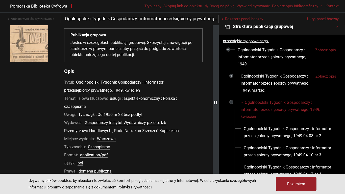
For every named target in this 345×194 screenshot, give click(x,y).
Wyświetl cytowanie (253, 6)
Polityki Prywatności (134, 187)
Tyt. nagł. (86, 114)
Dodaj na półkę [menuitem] (222, 6)
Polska (169, 98)
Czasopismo (99, 146)
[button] (282, 26)
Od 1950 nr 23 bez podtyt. (120, 114)
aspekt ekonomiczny (142, 98)
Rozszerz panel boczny (244, 19)
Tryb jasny (152, 6)
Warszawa (106, 138)
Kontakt (332, 6)
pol (80, 163)
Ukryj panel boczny (323, 19)
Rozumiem (296, 184)
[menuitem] (274, 57)
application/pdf (94, 155)
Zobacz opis (325, 50)
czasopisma (75, 106)
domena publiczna (95, 171)
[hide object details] (216, 102)
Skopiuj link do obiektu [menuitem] (182, 6)
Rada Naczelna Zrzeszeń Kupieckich (146, 130)
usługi (115, 98)
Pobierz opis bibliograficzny (295, 6)
